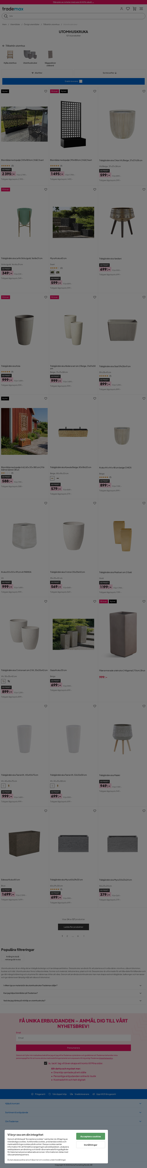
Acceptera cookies (90, 1136)
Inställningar (90, 1144)
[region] (56, 1146)
